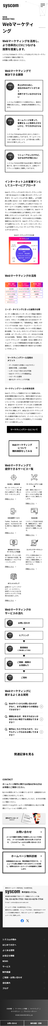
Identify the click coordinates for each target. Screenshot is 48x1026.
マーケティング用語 (21, 1009)
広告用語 (9, 1009)
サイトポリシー (15, 1011)
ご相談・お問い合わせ (12, 977)
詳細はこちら (9, 499)
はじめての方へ (9, 944)
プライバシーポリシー (30, 1011)
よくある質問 (8, 950)
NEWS (5, 961)
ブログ (5, 988)
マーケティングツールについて (24, 429)
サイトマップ (34, 1009)
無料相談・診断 (36, 1023)
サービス (6, 966)
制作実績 (6, 971)
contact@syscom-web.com (19, 902)
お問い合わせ (12, 1023)
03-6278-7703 (16, 899)
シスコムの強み (9, 939)
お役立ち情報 (8, 955)
